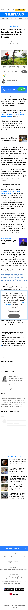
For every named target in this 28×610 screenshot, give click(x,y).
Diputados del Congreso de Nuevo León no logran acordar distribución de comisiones (9, 138)
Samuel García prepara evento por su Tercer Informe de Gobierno (9, 241)
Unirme (20, 89)
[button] (3, 75)
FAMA (24, 603)
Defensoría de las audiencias (11, 557)
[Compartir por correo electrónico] (15, 72)
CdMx (9, 9)
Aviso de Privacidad (11, 553)
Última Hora (4, 18)
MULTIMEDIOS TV (8, 605)
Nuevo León (6, 366)
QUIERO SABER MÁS (14, 311)
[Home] (14, 14)
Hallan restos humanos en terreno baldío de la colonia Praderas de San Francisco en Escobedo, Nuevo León (17, 496)
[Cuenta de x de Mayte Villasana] (10, 389)
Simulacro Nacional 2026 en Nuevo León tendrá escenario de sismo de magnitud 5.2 (17, 470)
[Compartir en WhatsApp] (2, 72)
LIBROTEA (14, 607)
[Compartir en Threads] (12, 72)
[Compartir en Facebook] (5, 72)
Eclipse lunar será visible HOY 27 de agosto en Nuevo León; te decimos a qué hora (17, 461)
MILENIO (5, 603)
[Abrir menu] (1, 14)
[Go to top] (25, 548)
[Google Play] (9, 589)
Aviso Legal (21, 553)
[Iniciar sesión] (26, 14)
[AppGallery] (14, 594)
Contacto (23, 557)
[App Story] (19, 589)
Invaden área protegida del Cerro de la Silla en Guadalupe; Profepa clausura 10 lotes (18, 487)
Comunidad (13, 18)
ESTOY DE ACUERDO (14, 316)
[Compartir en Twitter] (9, 72)
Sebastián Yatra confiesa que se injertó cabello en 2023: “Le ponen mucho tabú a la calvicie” (14, 334)
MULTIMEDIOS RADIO (20, 605)
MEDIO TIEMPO (13, 603)
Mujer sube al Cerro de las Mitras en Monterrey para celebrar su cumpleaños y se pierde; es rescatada (18, 479)
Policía (20, 18)
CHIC (20, 603)
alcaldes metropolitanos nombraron (12, 114)
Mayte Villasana (12, 80)
